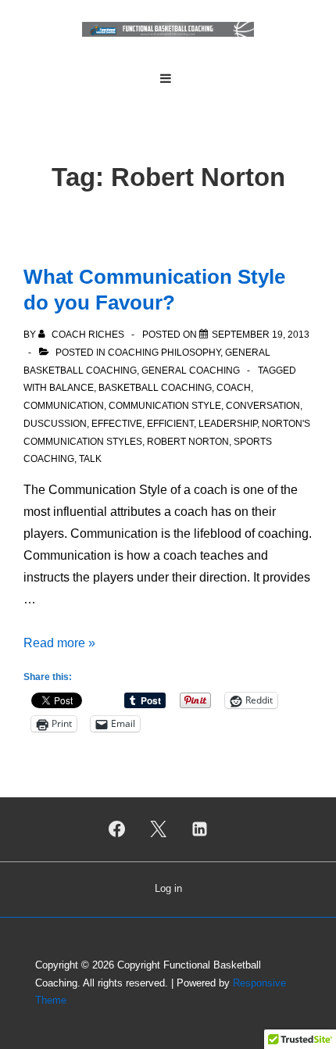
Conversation (263, 405)
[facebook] (117, 829)
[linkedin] (199, 829)
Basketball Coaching (155, 387)
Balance (71, 387)
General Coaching (190, 370)
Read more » (59, 643)
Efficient (170, 423)
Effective (116, 423)
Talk (90, 458)
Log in (168, 888)
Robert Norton (188, 441)
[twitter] (158, 829)
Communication (63, 405)
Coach (233, 387)
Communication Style (165, 405)
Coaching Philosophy (164, 352)
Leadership (227, 423)
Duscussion (55, 423)
